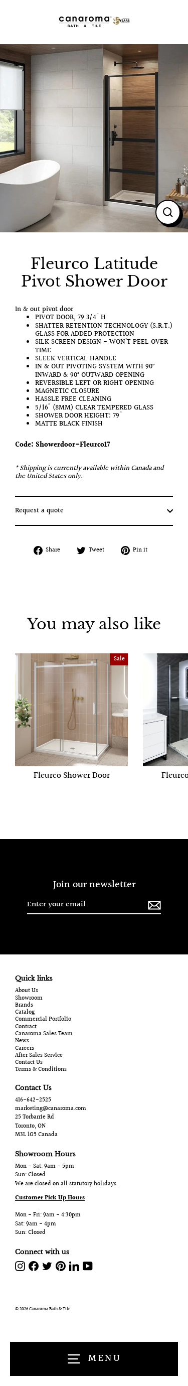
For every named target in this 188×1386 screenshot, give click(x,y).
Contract (26, 1027)
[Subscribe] (153, 905)
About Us (26, 991)
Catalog (25, 1012)
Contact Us (29, 1062)
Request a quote (39, 510)
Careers (24, 1048)
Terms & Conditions (41, 1069)
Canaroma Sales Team (44, 1034)
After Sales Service (39, 1055)
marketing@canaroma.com (50, 1109)
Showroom (29, 998)
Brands (24, 1005)
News (22, 1041)
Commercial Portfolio (43, 1019)
